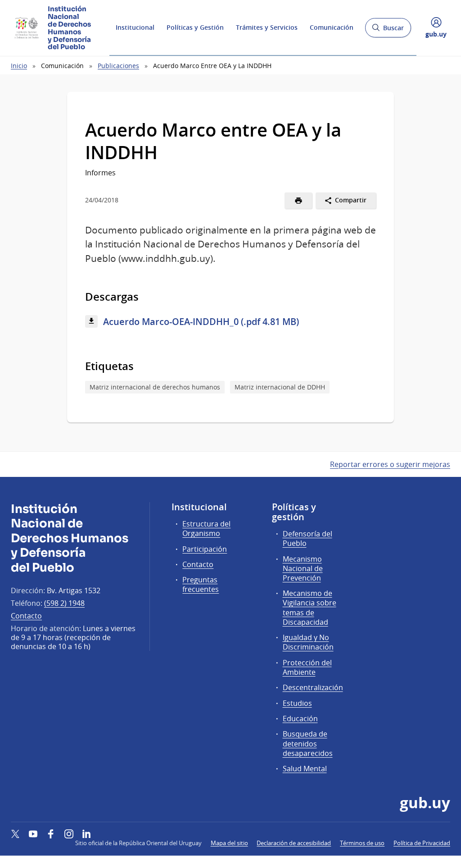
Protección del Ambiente (307, 667)
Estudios (297, 703)
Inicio (19, 65)
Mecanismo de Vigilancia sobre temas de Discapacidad (309, 607)
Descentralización (313, 687)
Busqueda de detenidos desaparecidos (308, 743)
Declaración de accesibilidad (294, 843)
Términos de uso (362, 843)
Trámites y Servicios (267, 27)
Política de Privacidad (421, 843)
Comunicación (331, 27)
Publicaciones (118, 65)
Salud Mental (305, 769)
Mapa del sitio (229, 843)
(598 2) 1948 (64, 603)
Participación (204, 549)
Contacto (26, 616)
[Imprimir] (298, 200)
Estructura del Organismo (206, 528)
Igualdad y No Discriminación (308, 642)
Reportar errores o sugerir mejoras (390, 464)
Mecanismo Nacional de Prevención (303, 568)
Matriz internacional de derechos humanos (155, 387)
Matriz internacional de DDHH (280, 387)
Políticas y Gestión (195, 27)
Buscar (388, 30)
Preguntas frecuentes (200, 584)
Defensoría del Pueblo (307, 538)
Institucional (135, 27)
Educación (300, 718)
